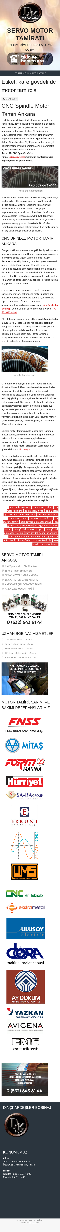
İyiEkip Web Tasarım (30, 1223)
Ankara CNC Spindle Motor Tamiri (21, 658)
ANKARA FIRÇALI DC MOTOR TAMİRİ (23, 584)
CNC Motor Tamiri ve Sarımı (18, 640)
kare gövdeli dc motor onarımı (41, 533)
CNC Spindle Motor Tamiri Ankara (21, 566)
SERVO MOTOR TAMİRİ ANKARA (21, 580)
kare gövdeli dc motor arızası (36, 522)
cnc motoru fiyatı (34, 511)
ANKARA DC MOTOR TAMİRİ (19, 589)
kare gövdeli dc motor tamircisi (34, 540)
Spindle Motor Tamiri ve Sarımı (19, 644)
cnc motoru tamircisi (41, 518)
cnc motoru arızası (20, 507)
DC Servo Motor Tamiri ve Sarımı (20, 653)
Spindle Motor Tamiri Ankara (18, 571)
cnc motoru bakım (42, 507)
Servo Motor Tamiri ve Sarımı (18, 649)
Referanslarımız (17, 157)
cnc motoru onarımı (25, 514)
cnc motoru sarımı (48, 514)
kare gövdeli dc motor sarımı (24, 536)
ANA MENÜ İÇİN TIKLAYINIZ (31, 73)
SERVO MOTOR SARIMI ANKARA (21, 575)
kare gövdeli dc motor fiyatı (28, 529)
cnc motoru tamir (18, 518)
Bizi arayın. (25, 449)
